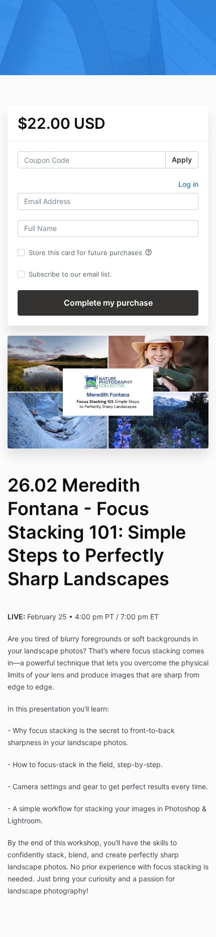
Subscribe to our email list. (70, 274)
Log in (188, 184)
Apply (182, 159)
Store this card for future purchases (90, 253)
